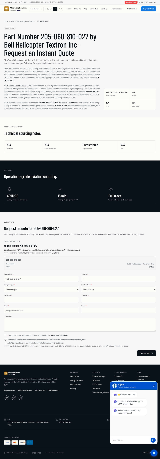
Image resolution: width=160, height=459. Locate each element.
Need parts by (86, 285)
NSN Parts (96, 381)
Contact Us (94, 9)
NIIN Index (96, 389)
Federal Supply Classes (100, 393)
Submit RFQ (119, 377)
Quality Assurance (76, 381)
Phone (83, 306)
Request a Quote (148, 9)
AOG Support (119, 381)
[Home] (12, 373)
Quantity (84, 274)
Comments (8, 316)
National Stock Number (16, 86)
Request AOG (131, 2)
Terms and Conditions (59, 335)
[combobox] (48, 9)
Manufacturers (117, 9)
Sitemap (73, 389)
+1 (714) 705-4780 (148, 2)
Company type (9, 285)
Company (85, 295)
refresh (153, 385)
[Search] (55, 9)
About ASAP (74, 377)
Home (69, 9)
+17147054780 (65, 422)
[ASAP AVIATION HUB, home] (15, 9)
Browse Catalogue (98, 377)
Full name (8, 295)
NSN (12, 21)
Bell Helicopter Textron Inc (25, 21)
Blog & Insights (75, 385)
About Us (77, 9)
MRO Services (132, 9)
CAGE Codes (97, 385)
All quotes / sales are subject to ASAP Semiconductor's (38, 335)
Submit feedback (148, 453)
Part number (9, 274)
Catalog (104, 9)
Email (6, 306)
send (153, 440)
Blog (85, 9)
